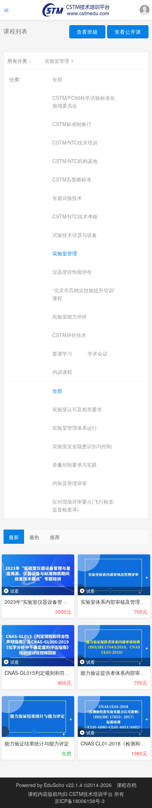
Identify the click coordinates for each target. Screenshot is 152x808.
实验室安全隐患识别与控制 (82, 446)
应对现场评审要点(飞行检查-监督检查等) (83, 505)
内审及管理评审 (69, 483)
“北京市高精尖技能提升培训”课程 (83, 294)
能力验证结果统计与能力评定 (37, 743)
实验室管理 (57, 60)
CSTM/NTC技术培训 (75, 142)
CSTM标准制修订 (71, 124)
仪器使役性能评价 (72, 271)
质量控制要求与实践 (74, 464)
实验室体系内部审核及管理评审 (115, 601)
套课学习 (62, 353)
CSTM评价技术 (69, 334)
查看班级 (87, 31)
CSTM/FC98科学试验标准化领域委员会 (83, 101)
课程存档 (126, 784)
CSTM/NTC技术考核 (75, 216)
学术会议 (97, 353)
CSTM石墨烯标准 (71, 179)
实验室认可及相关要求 (77, 409)
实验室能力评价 (69, 316)
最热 (34, 537)
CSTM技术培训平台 (91, 793)
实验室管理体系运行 (74, 427)
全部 (57, 79)
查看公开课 (128, 31)
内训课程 (62, 371)
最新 (14, 537)
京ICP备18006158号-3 (79, 800)
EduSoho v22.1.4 (63, 784)
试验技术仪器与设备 (74, 234)
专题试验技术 (67, 197)
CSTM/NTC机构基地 (75, 160)
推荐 (55, 537)
